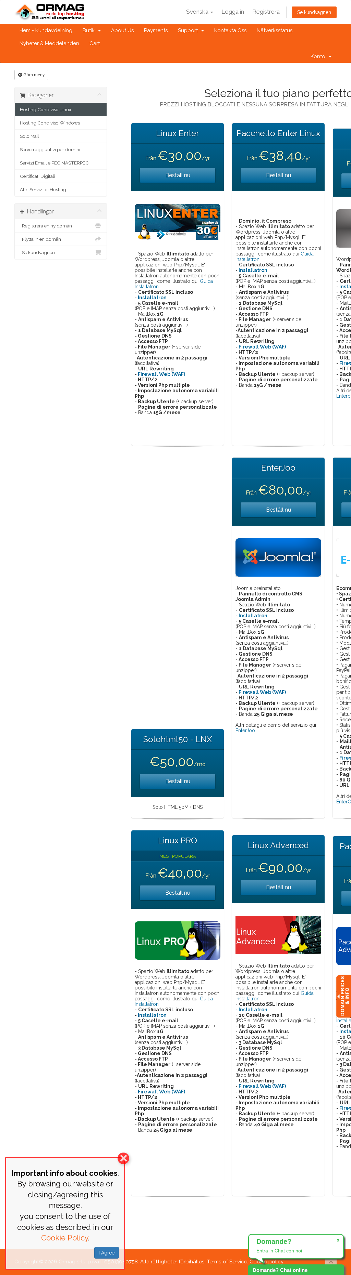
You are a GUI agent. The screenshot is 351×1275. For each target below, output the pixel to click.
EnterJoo (245, 730)
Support (189, 30)
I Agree (106, 1253)
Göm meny (33, 75)
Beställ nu (177, 175)
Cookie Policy (64, 1237)
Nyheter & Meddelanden (49, 43)
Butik (90, 30)
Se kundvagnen (314, 12)
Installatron (152, 297)
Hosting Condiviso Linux (45, 109)
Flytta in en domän (40, 239)
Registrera (266, 11)
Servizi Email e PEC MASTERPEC (54, 163)
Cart (94, 43)
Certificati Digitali (37, 176)
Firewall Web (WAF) (161, 374)
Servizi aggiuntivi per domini (50, 149)
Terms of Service (227, 1262)
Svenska (198, 11)
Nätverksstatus (274, 30)
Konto (319, 56)
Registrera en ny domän (46, 225)
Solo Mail (29, 136)
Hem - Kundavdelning (46, 30)
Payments (156, 30)
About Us (122, 30)
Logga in (232, 11)
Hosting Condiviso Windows (50, 123)
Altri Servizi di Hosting (43, 189)
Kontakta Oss (230, 30)
